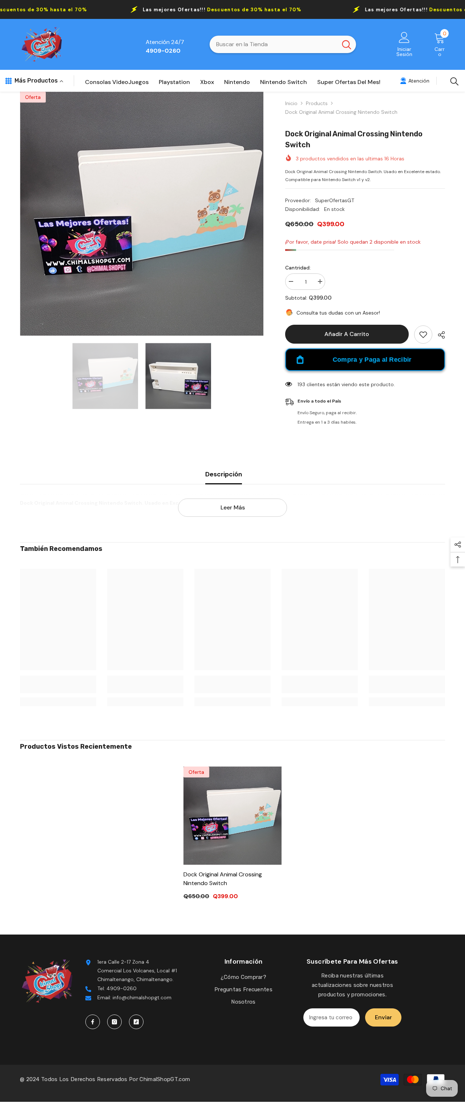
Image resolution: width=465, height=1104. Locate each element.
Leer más (233, 507)
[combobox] (273, 44)
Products (317, 103)
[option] (142, 214)
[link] (414, 80)
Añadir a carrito (347, 334)
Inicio (291, 103)
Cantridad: (298, 267)
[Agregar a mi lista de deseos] (423, 334)
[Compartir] (438, 335)
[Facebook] (92, 1022)
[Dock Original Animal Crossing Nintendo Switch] (232, 816)
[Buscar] (283, 44)
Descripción (223, 474)
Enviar (383, 1017)
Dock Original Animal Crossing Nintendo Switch (222, 879)
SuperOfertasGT (334, 200)
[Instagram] (114, 1022)
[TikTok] (136, 1022)
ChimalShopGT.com (165, 1079)
